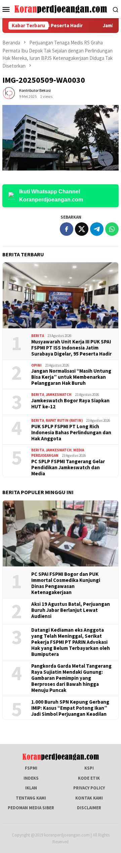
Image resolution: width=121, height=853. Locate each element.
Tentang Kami (31, 798)
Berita (37, 335)
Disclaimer (89, 808)
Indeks (31, 778)
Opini (36, 365)
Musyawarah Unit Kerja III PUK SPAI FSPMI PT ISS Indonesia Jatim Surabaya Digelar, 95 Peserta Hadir (71, 348)
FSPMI (31, 768)
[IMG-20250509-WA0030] (60, 138)
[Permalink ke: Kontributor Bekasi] (9, 93)
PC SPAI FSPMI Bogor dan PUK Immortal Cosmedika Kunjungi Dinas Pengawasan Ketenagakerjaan (65, 583)
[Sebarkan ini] (66, 229)
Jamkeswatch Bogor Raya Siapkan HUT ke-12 (70, 404)
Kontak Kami (89, 798)
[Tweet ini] (81, 229)
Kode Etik (89, 778)
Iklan (31, 788)
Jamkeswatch (59, 394)
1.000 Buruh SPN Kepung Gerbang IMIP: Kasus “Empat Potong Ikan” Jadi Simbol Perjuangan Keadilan (70, 708)
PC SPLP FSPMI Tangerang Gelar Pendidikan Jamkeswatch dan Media (68, 467)
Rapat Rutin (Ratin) (64, 420)
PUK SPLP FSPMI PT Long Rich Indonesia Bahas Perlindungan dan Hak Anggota (71, 432)
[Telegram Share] (97, 229)
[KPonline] (60, 8)
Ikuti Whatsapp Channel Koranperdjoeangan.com (51, 195)
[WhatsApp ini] (112, 229)
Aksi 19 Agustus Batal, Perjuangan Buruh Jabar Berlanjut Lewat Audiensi (70, 610)
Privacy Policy (89, 788)
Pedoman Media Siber (31, 808)
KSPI (89, 768)
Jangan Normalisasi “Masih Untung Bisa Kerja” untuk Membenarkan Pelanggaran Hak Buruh (71, 377)
